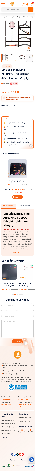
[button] (31, 36)
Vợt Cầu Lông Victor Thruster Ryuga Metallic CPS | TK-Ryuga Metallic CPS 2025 (25, 284)
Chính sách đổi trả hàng (8, 423)
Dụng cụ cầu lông (15, 17)
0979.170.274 (6, 399)
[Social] (12, 455)
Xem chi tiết (9, 281)
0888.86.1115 (6, 404)
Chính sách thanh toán (8, 430)
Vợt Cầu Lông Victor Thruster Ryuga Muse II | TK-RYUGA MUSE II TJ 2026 (9, 284)
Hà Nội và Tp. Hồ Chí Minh (24, 406)
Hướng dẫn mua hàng (24, 417)
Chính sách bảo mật (7, 434)
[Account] (27, 4)
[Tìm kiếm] (30, 9)
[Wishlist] (23, 4)
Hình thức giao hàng (24, 421)
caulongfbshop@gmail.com (13, 374)
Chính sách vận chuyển (8, 427)
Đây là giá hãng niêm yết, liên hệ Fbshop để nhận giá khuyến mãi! (18, 98)
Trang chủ (4, 17)
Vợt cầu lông (25, 17)
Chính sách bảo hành (7, 420)
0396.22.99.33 (23, 399)
